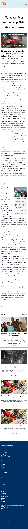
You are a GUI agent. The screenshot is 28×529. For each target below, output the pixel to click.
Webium (11, 507)
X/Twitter (3, 463)
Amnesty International (7, 278)
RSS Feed (3, 501)
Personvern (3, 499)
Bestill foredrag (4, 495)
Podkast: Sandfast (4, 496)
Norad (3, 506)
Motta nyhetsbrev (23, 484)
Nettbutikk (3, 498)
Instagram (3, 464)
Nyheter (2, 491)
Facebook (19, 244)
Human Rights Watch (7, 280)
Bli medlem (6, 472)
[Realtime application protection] (14, 509)
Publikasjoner (3, 493)
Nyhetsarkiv (24, 314)
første (16, 297)
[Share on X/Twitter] (3, 306)
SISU (4, 507)
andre (21, 297)
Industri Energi (13, 505)
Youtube (2, 465)
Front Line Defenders (19, 278)
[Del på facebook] (1, 306)
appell (12, 274)
